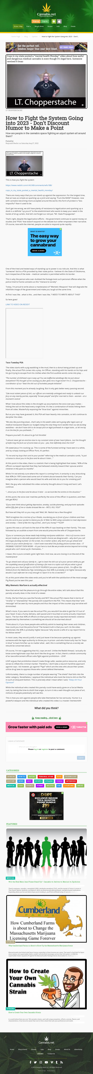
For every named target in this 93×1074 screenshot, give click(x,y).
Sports (38, 781)
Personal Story (46, 777)
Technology (70, 777)
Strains (50, 26)
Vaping (32, 777)
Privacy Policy (51, 1071)
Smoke (80, 786)
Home (12, 1049)
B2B (59, 786)
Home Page (15, 36)
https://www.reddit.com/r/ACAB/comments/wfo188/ (29, 185)
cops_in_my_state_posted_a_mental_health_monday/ (29, 190)
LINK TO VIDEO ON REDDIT (18, 304)
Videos (59, 781)
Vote (59, 777)
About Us (67, 1049)
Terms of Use (42, 1071)
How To (21, 777)
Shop (65, 26)
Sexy (29, 781)
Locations (69, 786)
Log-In (45, 21)
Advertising (78, 1049)
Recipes (50, 786)
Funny (40, 786)
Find (28, 26)
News (20, 781)
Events (73, 26)
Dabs (20, 786)
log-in (36, 749)
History (11, 781)
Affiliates (40, 1054)
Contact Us (51, 1054)
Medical (11, 786)
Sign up (36, 21)
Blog (26, 36)
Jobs (58, 26)
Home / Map (18, 26)
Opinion (35, 36)
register (44, 749)
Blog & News (39, 26)
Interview (71, 781)
